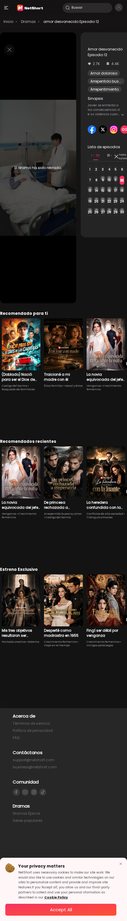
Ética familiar (53, 386)
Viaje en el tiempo (57, 645)
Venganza (94, 386)
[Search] (67, 7)
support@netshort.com (33, 759)
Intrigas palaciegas (100, 645)
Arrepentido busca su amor (63, 514)
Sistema (33, 642)
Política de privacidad (33, 730)
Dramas (28, 21)
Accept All (61, 909)
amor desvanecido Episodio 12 (71, 21)
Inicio (8, 21)
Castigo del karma (14, 386)
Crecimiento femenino (60, 642)
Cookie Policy (56, 897)
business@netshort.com (35, 767)
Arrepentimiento (104, 89)
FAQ (16, 737)
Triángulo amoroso (100, 517)
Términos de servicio (31, 723)
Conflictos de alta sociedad (105, 514)
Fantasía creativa (14, 642)
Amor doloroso (103, 73)
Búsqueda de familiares (18, 389)
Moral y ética (74, 386)
